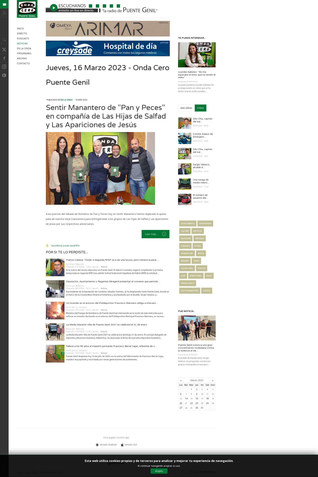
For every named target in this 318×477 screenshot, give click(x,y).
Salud (209, 276)
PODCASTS (23, 38)
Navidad (185, 261)
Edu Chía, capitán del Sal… (202, 120)
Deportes (197, 231)
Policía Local (187, 268)
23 (196, 403)
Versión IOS (131, 444)
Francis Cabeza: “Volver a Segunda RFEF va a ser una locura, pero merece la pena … (112, 259)
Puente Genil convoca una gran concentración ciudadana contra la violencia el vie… (196, 348)
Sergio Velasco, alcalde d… (201, 166)
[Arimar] (108, 35)
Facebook (4, 58)
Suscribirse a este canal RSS (65, 245)
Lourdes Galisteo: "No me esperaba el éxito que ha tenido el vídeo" (196, 75)
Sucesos (206, 291)
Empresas (199, 238)
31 (202, 407)
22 (191, 403)
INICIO (20, 28)
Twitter (4, 49)
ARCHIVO (22, 58)
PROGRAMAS (24, 53)
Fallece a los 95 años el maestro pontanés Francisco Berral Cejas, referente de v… (111, 346)
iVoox (4, 75)
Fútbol (197, 246)
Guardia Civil (187, 253)
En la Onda (67, 99)
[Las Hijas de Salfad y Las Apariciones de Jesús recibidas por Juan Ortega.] (108, 168)
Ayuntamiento (188, 223)
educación (186, 238)
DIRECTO (22, 33)
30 (196, 407)
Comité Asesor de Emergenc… (203, 135)
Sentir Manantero (189, 291)
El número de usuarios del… (200, 196)
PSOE (183, 276)
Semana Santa (187, 283)
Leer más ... (152, 234)
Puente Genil (196, 276)
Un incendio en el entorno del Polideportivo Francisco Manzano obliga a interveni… (112, 303)
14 (186, 398)
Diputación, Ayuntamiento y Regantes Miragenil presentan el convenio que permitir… (113, 281)
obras (196, 261)
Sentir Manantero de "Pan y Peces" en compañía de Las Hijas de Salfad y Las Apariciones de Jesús (106, 116)
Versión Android (108, 444)
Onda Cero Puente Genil (27, 9)
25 (207, 403)
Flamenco (185, 246)
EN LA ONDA (24, 48)
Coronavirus (205, 223)
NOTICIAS (22, 43)
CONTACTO (23, 63)
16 (196, 398)
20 (181, 403)
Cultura (185, 231)
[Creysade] (108, 55)
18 (207, 398)
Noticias (104, 266)
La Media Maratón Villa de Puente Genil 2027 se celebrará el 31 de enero (106, 324)
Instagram (4, 66)
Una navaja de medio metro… (201, 181)
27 (181, 407)
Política (201, 268)
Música (201, 253)
